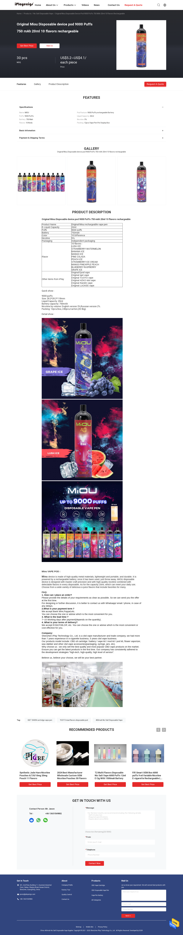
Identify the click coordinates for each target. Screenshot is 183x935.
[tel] (52, 820)
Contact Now (94, 863)
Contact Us (65, 899)
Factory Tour (66, 890)
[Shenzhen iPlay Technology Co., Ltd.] (24, 4)
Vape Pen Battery (97, 895)
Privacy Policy (102, 927)
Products (27, 14)
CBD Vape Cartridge (98, 885)
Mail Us (49, 46)
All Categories (96, 900)
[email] (31, 820)
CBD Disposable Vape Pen (100, 890)
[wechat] (45, 820)
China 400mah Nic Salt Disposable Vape (53, 930)
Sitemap (78, 927)
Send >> (128, 916)
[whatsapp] (38, 820)
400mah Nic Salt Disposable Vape (109, 720)
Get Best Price (26, 46)
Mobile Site (89, 927)
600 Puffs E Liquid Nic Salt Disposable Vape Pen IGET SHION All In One (70, 775)
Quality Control (67, 894)
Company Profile (67, 885)
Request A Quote (155, 84)
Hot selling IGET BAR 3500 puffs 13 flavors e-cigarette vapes (34, 775)
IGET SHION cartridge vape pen (40, 720)
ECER (141, 930)
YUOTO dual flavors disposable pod (74, 720)
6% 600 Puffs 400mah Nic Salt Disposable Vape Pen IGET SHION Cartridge (147, 775)
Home (19, 14)
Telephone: (90, 850)
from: (88, 837)
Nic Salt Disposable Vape (43, 14)
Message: (90, 808)
